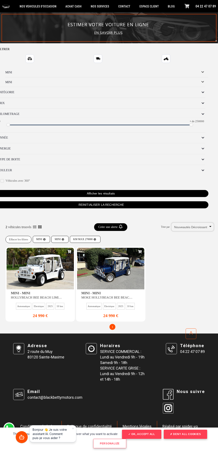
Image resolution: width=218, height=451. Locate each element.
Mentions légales (137, 426)
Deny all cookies (186, 434)
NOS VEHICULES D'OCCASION (38, 6)
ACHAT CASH (73, 6)
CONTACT (124, 6)
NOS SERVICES (100, 6)
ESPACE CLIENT (149, 6)
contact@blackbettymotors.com (54, 397)
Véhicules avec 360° (18, 180)
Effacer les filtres (18, 239)
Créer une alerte (108, 227)
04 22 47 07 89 (205, 6)
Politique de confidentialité (89, 426)
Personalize (110, 443)
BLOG (171, 6)
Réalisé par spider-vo (180, 426)
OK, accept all (143, 434)
